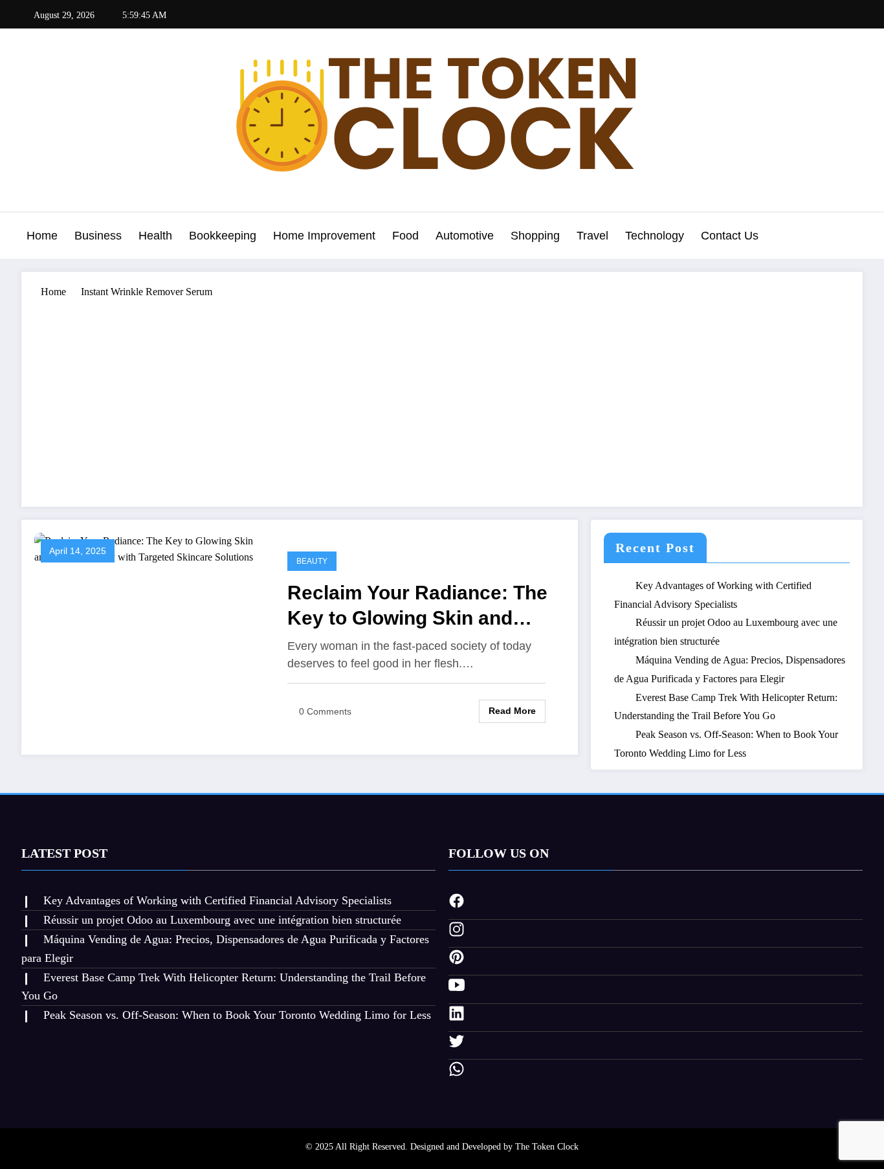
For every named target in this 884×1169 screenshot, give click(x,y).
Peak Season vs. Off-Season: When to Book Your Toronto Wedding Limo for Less (237, 1014)
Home (42, 235)
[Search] (850, 237)
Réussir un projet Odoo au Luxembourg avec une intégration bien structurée (222, 919)
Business (98, 235)
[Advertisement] (442, 396)
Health (155, 235)
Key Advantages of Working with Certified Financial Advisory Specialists (217, 900)
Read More (512, 711)
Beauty (311, 561)
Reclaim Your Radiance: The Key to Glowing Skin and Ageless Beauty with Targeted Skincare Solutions (417, 606)
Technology (654, 235)
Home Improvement (324, 235)
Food (405, 235)
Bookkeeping (222, 235)
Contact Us (729, 235)
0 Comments (325, 711)
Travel (592, 235)
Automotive (465, 235)
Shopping (535, 235)
